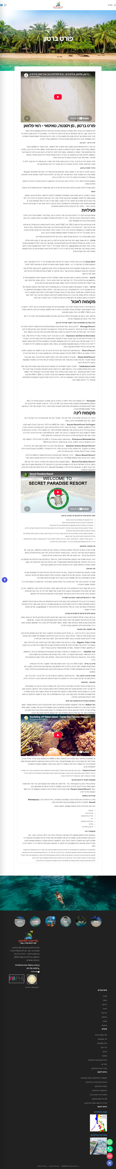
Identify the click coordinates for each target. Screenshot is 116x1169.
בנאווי (105, 1000)
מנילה (105, 996)
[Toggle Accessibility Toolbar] (5, 580)
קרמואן (104, 1017)
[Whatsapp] (110, 1142)
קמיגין (105, 1021)
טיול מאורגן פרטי (101, 1035)
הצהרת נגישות (41, 1166)
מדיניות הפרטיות (54, 1166)
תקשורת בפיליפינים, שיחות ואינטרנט (94, 1078)
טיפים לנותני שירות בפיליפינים (96, 1082)
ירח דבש (104, 1047)
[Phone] (110, 1149)
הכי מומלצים (102, 1039)
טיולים (105, 1052)
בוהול (105, 1009)
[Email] (110, 1156)
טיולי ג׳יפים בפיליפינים (99, 1068)
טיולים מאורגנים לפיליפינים (97, 1060)
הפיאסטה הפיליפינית (99, 1090)
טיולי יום (104, 1064)
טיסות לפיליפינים (101, 1086)
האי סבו (104, 1013)
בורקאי (104, 1004)
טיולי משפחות (102, 1043)
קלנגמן (104, 1025)
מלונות (104, 1056)
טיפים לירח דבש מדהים (98, 1095)
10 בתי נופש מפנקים (99, 1099)
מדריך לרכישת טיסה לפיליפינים (95, 1103)
